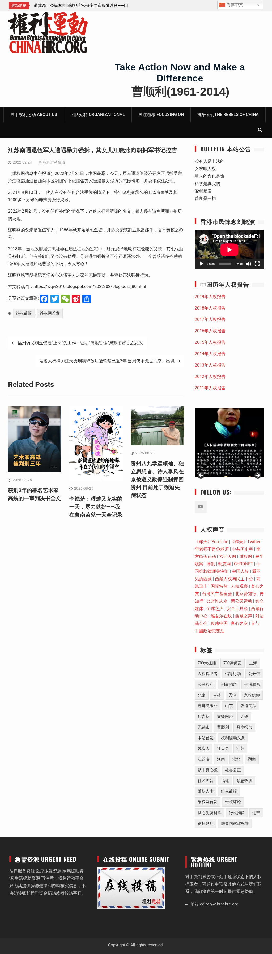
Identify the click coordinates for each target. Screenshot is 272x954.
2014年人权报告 (210, 353)
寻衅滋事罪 (208, 705)
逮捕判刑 (206, 823)
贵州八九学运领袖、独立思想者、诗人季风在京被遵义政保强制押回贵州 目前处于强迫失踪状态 (157, 479)
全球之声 (214, 608)
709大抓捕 (207, 663)
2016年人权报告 (210, 330)
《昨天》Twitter (245, 541)
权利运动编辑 (54, 162)
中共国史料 (242, 549)
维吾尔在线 (221, 615)
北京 (202, 695)
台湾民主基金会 (217, 593)
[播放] (201, 264)
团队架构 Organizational (98, 114)
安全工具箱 (237, 608)
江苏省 (204, 759)
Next (257, 476)
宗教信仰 (252, 695)
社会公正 (233, 770)
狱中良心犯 (208, 770)
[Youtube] (201, 507)
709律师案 (232, 663)
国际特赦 (219, 586)
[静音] (248, 264)
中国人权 (240, 571)
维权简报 (24, 313)
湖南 (252, 759)
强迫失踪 (248, 705)
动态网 (224, 563)
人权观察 (239, 586)
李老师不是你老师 (212, 549)
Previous (201, 476)
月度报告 (244, 727)
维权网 (245, 556)
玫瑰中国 (219, 623)
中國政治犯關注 (209, 630)
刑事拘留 (229, 684)
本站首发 (206, 738)
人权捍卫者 (208, 673)
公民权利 (206, 684)
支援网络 (225, 716)
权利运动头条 (233, 738)
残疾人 (204, 748)
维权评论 (233, 802)
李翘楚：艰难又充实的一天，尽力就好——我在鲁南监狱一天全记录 (95, 507)
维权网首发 (50, 313)
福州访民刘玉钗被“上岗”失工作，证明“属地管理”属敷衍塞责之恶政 (80, 342)
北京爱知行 (245, 593)
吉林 (217, 695)
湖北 (236, 759)
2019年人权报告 (210, 296)
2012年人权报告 (210, 376)
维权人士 (206, 791)
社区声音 (206, 780)
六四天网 (227, 556)
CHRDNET (243, 563)
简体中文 (234, 4)
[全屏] (257, 264)
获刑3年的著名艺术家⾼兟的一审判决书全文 (73, 5)
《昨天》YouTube (211, 541)
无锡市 (204, 727)
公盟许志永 (217, 601)
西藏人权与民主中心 (234, 578)
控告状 (204, 716)
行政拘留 (237, 812)
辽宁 (256, 812)
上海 (253, 663)
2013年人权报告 (210, 365)
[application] (229, 249)
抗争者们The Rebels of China (228, 114)
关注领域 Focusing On (161, 114)
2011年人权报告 (210, 387)
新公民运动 (241, 601)
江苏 (240, 748)
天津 (232, 695)
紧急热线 (244, 780)
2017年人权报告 (210, 319)
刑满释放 (252, 684)
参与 (255, 623)
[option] (82, 5)
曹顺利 (223, 727)
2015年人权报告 (210, 342)
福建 (225, 780)
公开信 (254, 673)
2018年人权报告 (210, 308)
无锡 (244, 716)
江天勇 (223, 748)
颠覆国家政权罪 (235, 823)
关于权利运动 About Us (33, 114)
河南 (221, 759)
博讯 (210, 563)
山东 (229, 705)
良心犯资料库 (210, 812)
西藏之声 (243, 615)
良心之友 (239, 623)
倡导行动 (233, 673)
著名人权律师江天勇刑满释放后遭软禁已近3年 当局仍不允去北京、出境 (107, 360)
